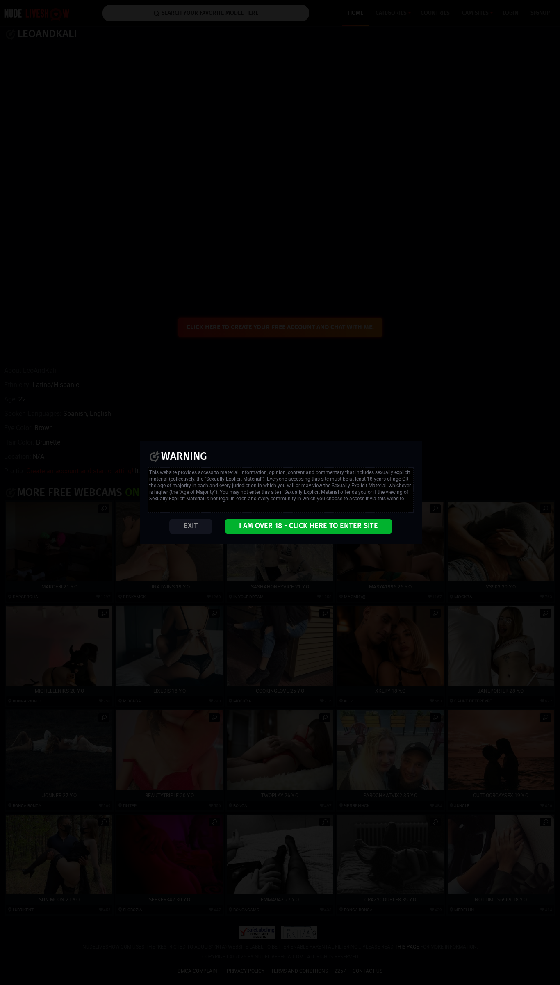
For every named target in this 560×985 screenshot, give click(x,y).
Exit (191, 526)
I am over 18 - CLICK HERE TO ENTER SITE (308, 526)
